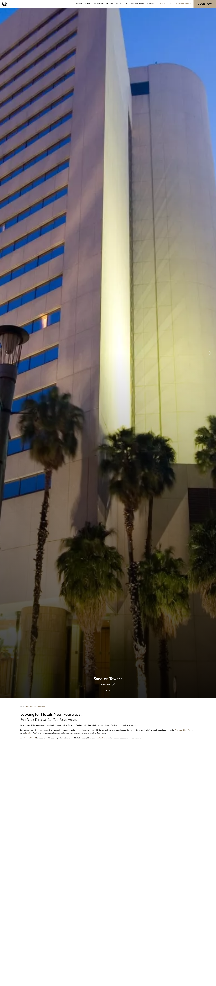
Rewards (109, 3)
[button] (104, 690)
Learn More (106, 684)
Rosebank (179, 730)
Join (28, 738)
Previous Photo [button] (5, 353)
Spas (125, 3)
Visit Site (25, 838)
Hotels (79, 3)
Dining (118, 3)
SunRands (100, 738)
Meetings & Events (137, 3)
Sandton (29, 733)
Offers (87, 3)
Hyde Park (187, 730)
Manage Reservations (182, 4)
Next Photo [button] (210, 353)
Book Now (205, 4)
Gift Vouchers (98, 3)
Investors (150, 3)
